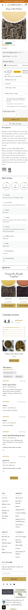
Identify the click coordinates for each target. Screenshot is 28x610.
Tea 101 (4, 507)
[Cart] (25, 5)
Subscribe (14, 579)
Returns (18, 506)
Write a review (14, 361)
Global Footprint (6, 543)
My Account (19, 498)
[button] (14, 327)
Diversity (4, 546)
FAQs (17, 516)
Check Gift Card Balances (20, 553)
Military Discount (7, 552)
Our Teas (4, 498)
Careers (18, 557)
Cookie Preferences (16, 605)
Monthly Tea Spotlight (5, 512)
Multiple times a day (10, 80)
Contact (18, 548)
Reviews (4, 540)
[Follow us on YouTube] (14, 584)
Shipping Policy (20, 510)
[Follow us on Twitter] (7, 584)
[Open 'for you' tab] (4, 607)
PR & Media (19, 545)
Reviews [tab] (8, 367)
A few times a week (10, 88)
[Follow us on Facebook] (3, 584)
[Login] (22, 5)
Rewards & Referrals (19, 502)
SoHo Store (5, 501)
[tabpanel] (14, 426)
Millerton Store (6, 504)
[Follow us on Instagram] (10, 584)
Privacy (19, 602)
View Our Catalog (21, 536)
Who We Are (6, 536)
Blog (3, 549)
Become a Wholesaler (19, 541)
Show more (14, 478)
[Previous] (2, 41)
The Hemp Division (5, 517)
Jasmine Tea (8, 298)
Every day (8, 84)
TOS (14, 602)
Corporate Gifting (21, 513)
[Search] (5, 5)
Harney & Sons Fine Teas (14, 600)
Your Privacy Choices (19, 526)
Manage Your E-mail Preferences (20, 520)
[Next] (25, 41)
